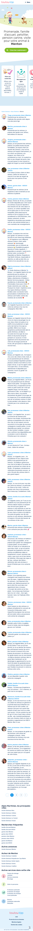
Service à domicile (12, 877)
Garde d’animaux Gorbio (9, 863)
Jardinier (9, 875)
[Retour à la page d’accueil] (8, 2)
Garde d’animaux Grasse (9, 820)
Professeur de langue (13, 891)
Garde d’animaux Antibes (9, 813)
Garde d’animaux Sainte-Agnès (10, 861)
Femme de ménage (12, 873)
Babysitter (10, 903)
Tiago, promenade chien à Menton (19, 115)
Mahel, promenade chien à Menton (19, 378)
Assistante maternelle (13, 901)
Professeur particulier (13, 890)
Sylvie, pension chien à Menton (18, 744)
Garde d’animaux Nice (8, 810)
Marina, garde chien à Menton (18, 525)
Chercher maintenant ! (18, 50)
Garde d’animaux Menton (9, 849)
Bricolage (10, 879)
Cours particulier (12, 895)
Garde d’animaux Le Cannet (9, 818)
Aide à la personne (12, 884)
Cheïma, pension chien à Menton (19, 674)
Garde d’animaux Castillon (9, 866)
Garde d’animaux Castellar (9, 856)
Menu (28, 2)
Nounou (9, 899)
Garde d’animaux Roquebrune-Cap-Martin (14, 858)
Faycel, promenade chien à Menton (19, 303)
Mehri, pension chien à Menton (18, 641)
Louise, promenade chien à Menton (19, 632)
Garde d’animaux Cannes (9, 815)
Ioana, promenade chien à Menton (19, 621)
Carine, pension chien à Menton (18, 199)
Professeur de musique (14, 893)
